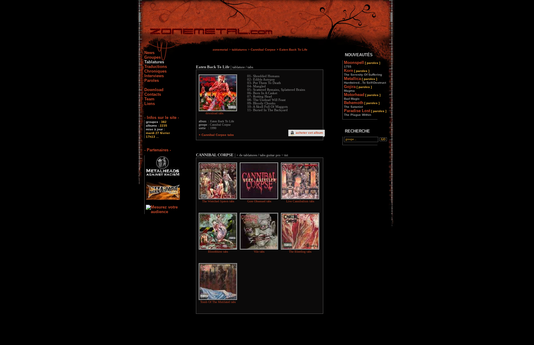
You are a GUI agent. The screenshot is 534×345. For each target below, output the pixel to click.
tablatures (239, 49)
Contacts (152, 94)
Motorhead (362, 96)
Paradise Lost (365, 112)
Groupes (152, 57)
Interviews (154, 76)
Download (153, 89)
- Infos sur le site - (161, 117)
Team (149, 99)
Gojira (358, 88)
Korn (363, 72)
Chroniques (155, 71)
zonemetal (220, 49)
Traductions (155, 66)
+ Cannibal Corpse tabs (216, 135)
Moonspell (362, 64)
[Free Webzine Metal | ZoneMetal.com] (205, 32)
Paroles (151, 80)
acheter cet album (309, 132)
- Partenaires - (157, 150)
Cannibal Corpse (263, 49)
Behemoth (361, 104)
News (149, 52)
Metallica (365, 80)
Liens (149, 103)
